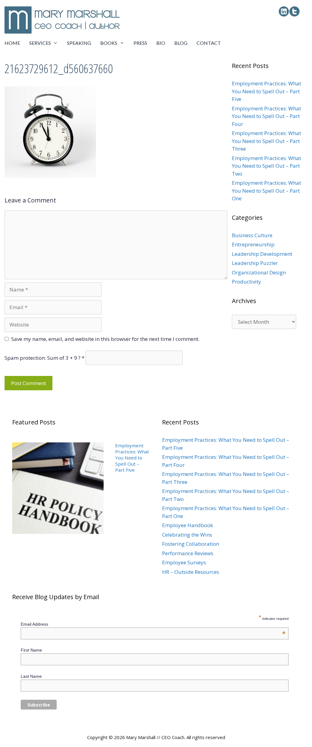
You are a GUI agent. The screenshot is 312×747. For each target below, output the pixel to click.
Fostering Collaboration (190, 543)
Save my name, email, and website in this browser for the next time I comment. (105, 338)
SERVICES (40, 43)
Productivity (246, 281)
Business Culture (252, 235)
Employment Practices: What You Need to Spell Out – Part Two (266, 166)
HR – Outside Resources (190, 571)
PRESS (140, 43)
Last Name (31, 676)
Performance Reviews (187, 553)
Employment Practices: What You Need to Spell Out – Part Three (266, 141)
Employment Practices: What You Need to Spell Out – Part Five (266, 91)
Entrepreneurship (253, 244)
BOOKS (108, 43)
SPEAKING (79, 43)
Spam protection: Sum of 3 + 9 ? (42, 357)
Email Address (153, 624)
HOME (12, 43)
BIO (160, 43)
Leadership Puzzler (255, 262)
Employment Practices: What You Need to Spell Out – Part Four (266, 116)
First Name (31, 650)
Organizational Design (259, 272)
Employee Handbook (187, 525)
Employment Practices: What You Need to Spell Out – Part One (266, 190)
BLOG (180, 43)
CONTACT (209, 43)
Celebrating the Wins (187, 534)
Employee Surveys (184, 562)
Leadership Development (262, 253)
